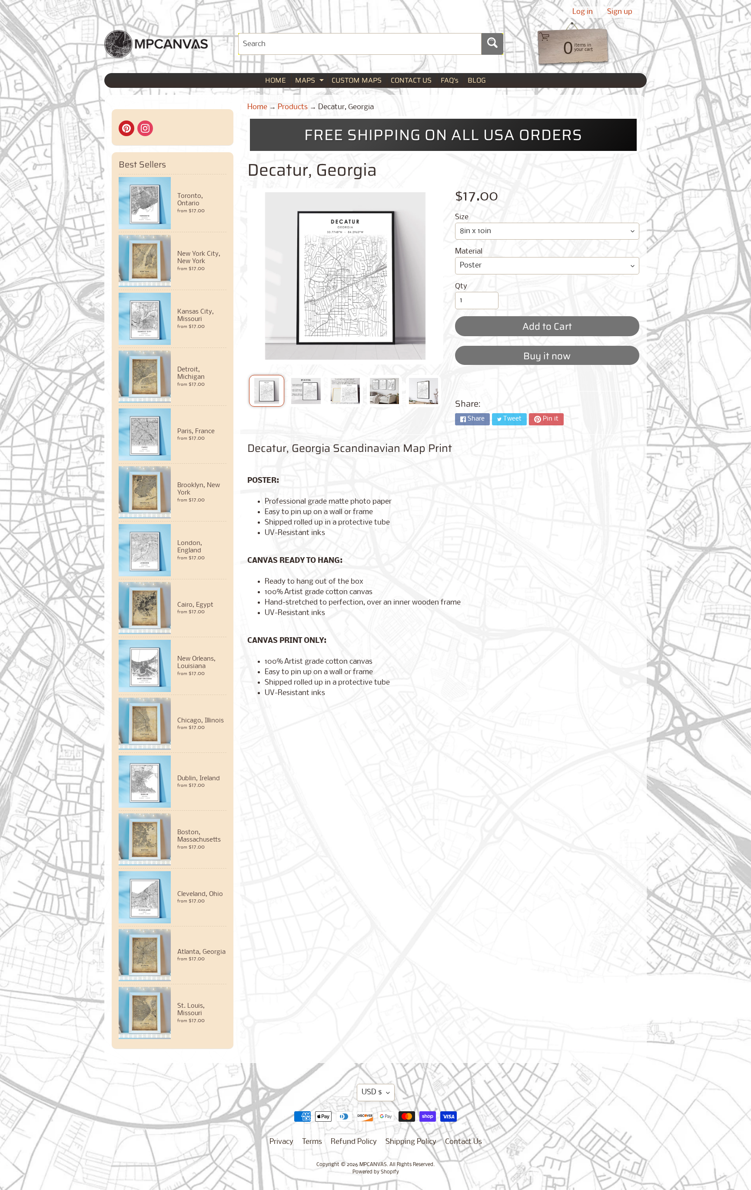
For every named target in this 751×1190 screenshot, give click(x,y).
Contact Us (463, 1142)
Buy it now (547, 356)
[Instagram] (145, 128)
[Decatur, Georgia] (266, 391)
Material (468, 251)
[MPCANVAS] (156, 52)
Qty (461, 286)
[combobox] (360, 44)
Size (462, 217)
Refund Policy (354, 1142)
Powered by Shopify (375, 1172)
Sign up (619, 12)
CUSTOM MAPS (357, 80)
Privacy (281, 1142)
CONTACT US (411, 80)
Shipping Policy (410, 1142)
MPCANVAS (373, 1164)
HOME (275, 80)
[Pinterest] (126, 128)
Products (293, 107)
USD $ (372, 1092)
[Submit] (492, 44)
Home (257, 107)
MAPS (310, 81)
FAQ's (450, 80)
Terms (312, 1142)
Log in (582, 12)
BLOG (477, 80)
